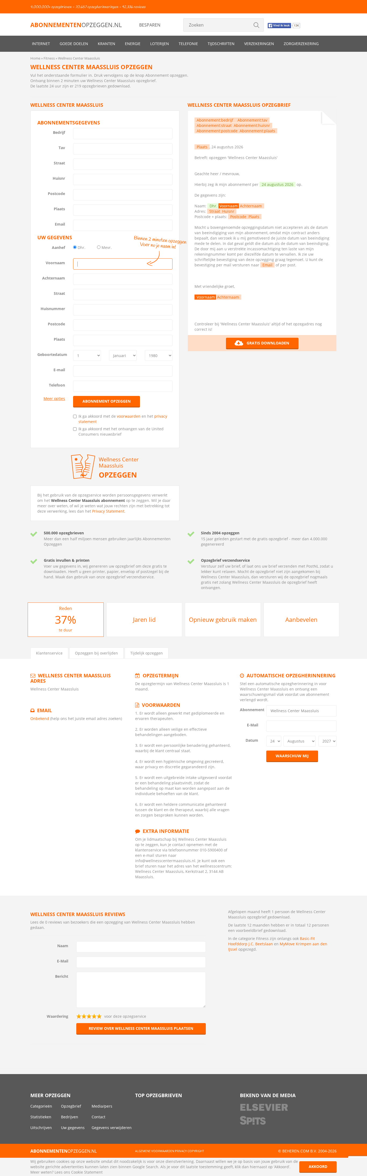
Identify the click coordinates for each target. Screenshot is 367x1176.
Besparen (149, 25)
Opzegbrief (71, 1106)
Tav (62, 147)
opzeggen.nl (76, 25)
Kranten (106, 43)
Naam (62, 945)
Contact (98, 1116)
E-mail (59, 369)
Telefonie (188, 43)
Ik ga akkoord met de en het (122, 419)
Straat (59, 163)
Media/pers (102, 1106)
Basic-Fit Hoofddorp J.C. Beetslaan (271, 941)
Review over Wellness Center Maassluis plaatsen (141, 1028)
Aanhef (58, 247)
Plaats (59, 208)
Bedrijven (69, 1116)
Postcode (56, 193)
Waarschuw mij (292, 755)
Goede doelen (74, 43)
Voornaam (55, 262)
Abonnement (251, 709)
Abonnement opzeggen (106, 401)
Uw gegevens (73, 1127)
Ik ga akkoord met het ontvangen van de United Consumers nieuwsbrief (121, 431)
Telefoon (57, 385)
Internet (41, 43)
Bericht (61, 976)
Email (60, 224)
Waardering (57, 1016)
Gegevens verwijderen (112, 1127)
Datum (252, 740)
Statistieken (40, 1116)
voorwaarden (129, 416)
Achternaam (53, 278)
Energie (133, 43)
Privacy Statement (108, 511)
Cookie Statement (87, 1172)
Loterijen (159, 43)
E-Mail (252, 724)
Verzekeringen (259, 43)
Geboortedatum (52, 354)
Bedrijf (59, 132)
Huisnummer (53, 308)
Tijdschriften (221, 43)
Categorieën (41, 1106)
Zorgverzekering (301, 43)
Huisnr (59, 178)
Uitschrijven (41, 1127)
